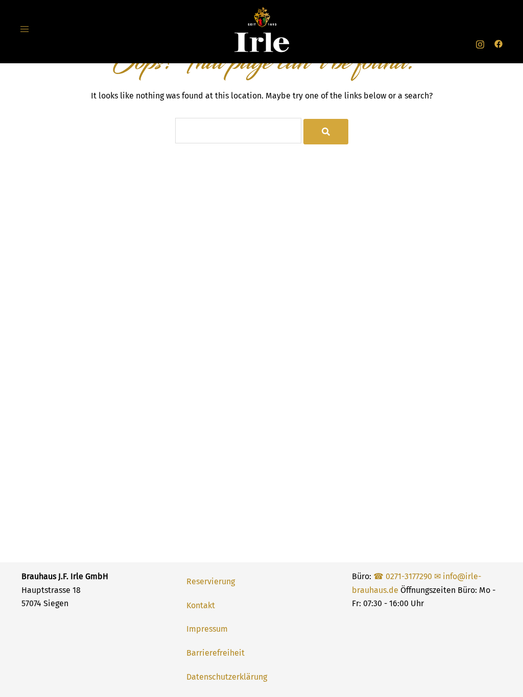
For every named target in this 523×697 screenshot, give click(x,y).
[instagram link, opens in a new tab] (480, 43)
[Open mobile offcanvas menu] (24, 30)
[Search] (325, 131)
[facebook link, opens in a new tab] (498, 43)
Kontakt (200, 605)
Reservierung (210, 581)
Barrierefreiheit (215, 653)
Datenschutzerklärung (226, 677)
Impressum (207, 629)
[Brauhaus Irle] (261, 29)
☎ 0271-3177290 (402, 576)
